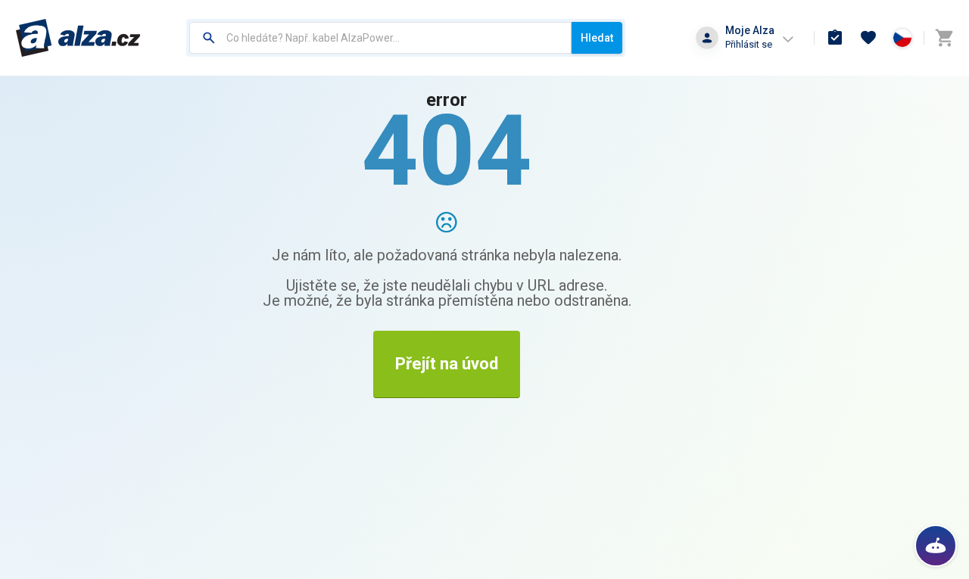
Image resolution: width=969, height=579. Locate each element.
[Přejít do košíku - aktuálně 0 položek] (944, 38)
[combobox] (380, 38)
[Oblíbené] (868, 38)
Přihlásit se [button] (748, 44)
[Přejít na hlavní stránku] (78, 38)
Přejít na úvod (446, 363)
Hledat (597, 38)
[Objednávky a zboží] (835, 38)
